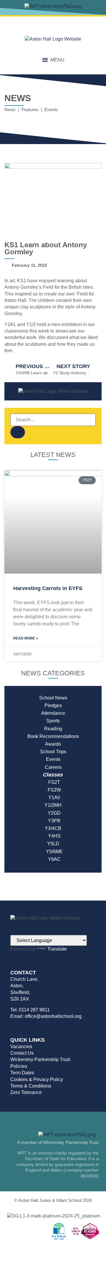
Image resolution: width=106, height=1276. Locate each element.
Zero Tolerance (26, 1092)
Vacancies (21, 1046)
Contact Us (22, 1052)
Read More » (25, 638)
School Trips (53, 751)
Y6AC (53, 859)
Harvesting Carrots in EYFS (47, 588)
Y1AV (53, 797)
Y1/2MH (53, 805)
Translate (57, 948)
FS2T (53, 782)
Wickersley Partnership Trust (40, 1059)
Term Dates (22, 1072)
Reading (53, 728)
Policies (18, 1066)
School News (53, 697)
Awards (53, 743)
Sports (53, 720)
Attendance (53, 713)
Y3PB (53, 820)
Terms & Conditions (30, 1085)
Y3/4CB (53, 828)
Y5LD (53, 843)
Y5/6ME (53, 851)
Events (53, 759)
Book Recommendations (53, 736)
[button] (57, 60)
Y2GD (53, 813)
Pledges (53, 705)
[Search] (17, 432)
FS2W (53, 789)
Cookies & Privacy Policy (36, 1079)
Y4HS (53, 836)
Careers (53, 767)
